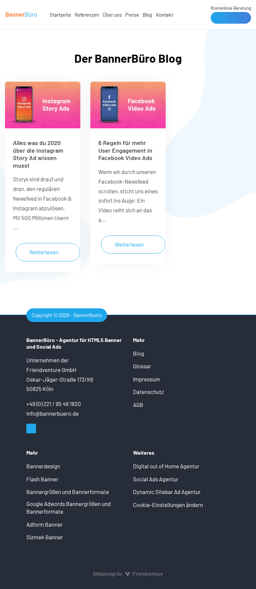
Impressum (146, 379)
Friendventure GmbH (51, 369)
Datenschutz (148, 391)
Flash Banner (42, 479)
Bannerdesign (43, 466)
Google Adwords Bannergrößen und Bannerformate (68, 507)
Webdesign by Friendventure (128, 574)
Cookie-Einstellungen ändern (168, 504)
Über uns (112, 15)
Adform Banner (44, 524)
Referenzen (87, 15)
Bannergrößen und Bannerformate (67, 491)
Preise (132, 15)
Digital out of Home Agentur (166, 466)
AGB (138, 404)
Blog (147, 15)
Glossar (142, 366)
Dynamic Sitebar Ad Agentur (167, 491)
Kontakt (164, 15)
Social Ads (48, 346)
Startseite (60, 15)
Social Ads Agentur (155, 479)
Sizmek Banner (44, 537)
